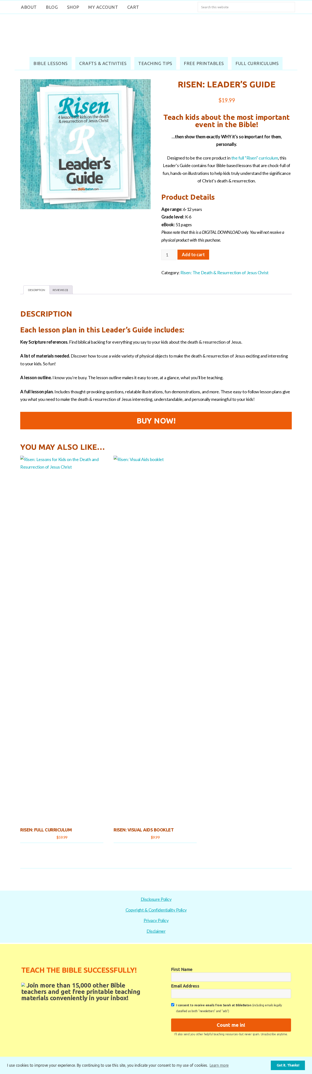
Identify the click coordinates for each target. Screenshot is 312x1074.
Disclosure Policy (156, 899)
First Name (182, 969)
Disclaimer (156, 931)
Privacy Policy (156, 920)
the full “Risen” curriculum (254, 157)
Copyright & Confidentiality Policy (156, 910)
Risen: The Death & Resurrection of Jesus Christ (224, 272)
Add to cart (193, 254)
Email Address (185, 985)
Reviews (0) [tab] (60, 290)
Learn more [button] (219, 1065)
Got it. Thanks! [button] (288, 1065)
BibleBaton (156, 34)
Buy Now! (156, 420)
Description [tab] (36, 290)
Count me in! (231, 1025)
